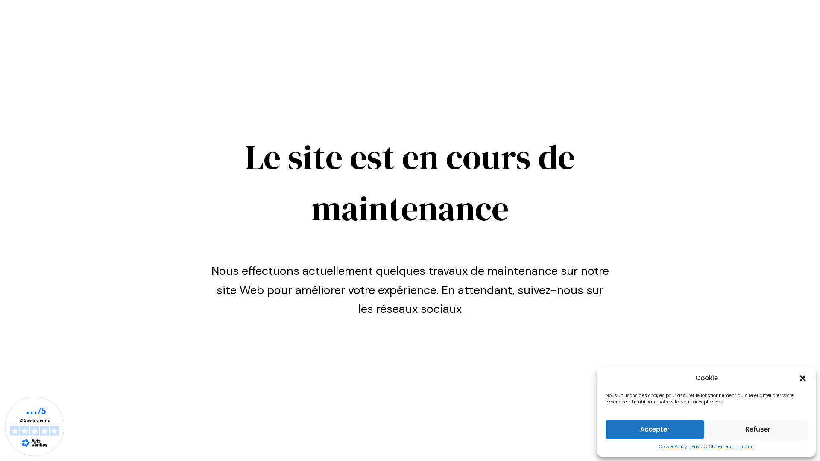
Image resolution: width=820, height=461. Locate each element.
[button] (803, 378)
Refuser (758, 429)
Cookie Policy (673, 446)
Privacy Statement (712, 446)
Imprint (745, 446)
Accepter (655, 429)
